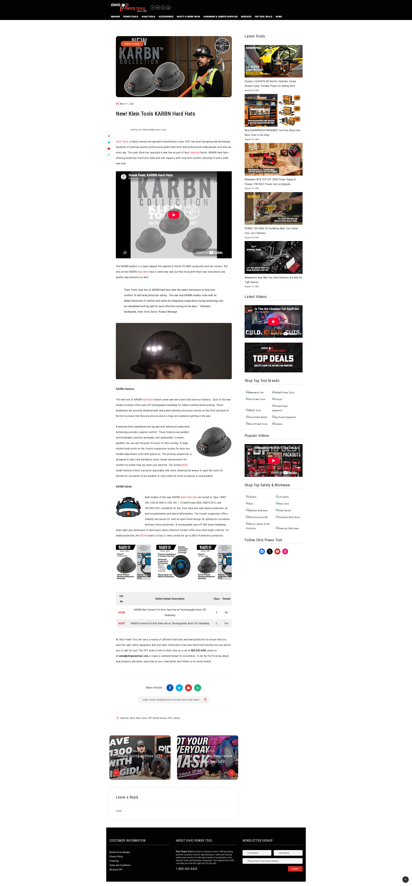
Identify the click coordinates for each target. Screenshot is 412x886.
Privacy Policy (116, 856)
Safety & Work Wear (188, 16)
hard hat (194, 152)
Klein (132, 718)
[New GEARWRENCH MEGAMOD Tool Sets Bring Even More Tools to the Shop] (274, 111)
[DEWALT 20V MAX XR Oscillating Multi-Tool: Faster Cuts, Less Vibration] (274, 209)
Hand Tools (148, 16)
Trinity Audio (148, 130)
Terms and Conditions (120, 865)
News (279, 16)
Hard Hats (142, 271)
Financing (114, 860)
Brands (115, 16)
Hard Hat (124, 718)
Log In (119, 810)
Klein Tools (132, 43)
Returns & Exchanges (119, 852)
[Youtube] (168, 7)
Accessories (166, 16)
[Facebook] (152, 7)
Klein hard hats (189, 497)
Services (246, 16)
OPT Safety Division (157, 718)
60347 (185, 465)
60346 (143, 535)
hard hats (148, 399)
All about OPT (116, 869)
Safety (176, 718)
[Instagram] (163, 7)
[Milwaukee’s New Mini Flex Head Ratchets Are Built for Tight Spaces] (274, 258)
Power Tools (130, 16)
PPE (170, 718)
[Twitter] (158, 7)
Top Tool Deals (263, 16)
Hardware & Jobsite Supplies (220, 16)
